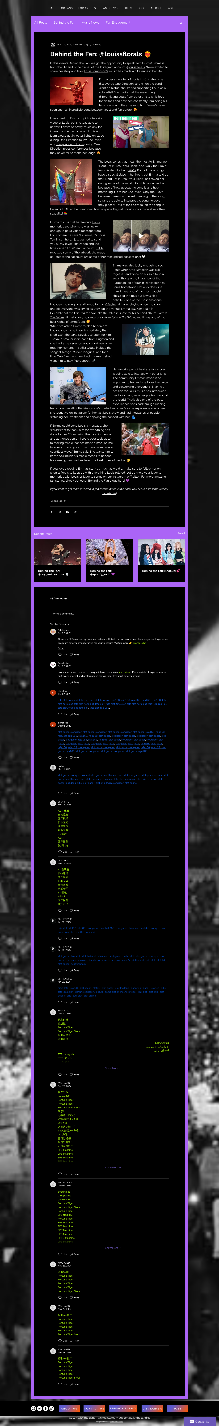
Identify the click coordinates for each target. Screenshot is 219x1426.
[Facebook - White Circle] (45, 1408)
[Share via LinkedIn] (67, 511)
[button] (180, 22)
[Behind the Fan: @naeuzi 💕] (161, 552)
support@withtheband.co (134, 1417)
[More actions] (167, 44)
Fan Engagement (118, 22)
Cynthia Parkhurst (116, 1421)
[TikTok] (51, 1408)
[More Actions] (167, 632)
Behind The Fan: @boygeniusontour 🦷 (53, 572)
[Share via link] (75, 511)
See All (181, 533)
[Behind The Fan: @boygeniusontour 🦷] (57, 552)
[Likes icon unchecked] (60, 654)
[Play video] (141, 132)
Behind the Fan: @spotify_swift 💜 (102, 572)
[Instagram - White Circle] (33, 1408)
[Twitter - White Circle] (39, 1408)
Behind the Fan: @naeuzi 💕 (161, 570)
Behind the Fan (64, 22)
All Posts (40, 22)
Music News (90, 22)
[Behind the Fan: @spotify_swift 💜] (109, 552)
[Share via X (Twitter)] (59, 511)
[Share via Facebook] (51, 511)
